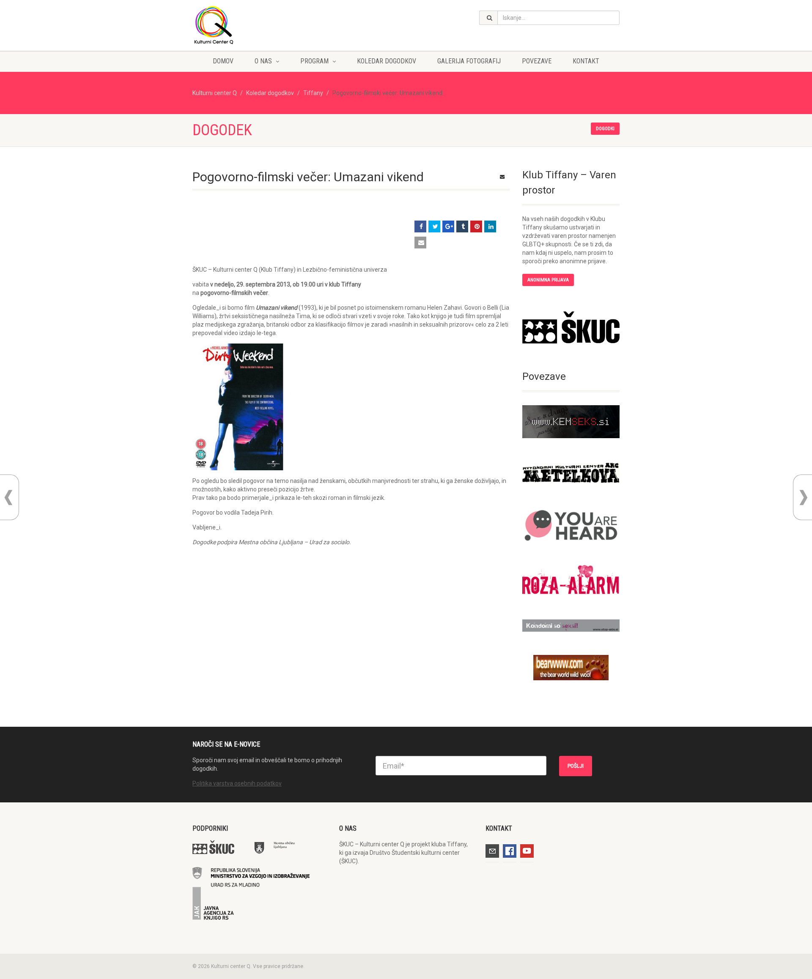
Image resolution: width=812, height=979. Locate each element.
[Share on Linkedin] (490, 226)
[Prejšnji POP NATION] (8, 497)
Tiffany (313, 93)
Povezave (536, 61)
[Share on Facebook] (420, 226)
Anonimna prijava (548, 280)
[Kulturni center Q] (259, 24)
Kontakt (586, 61)
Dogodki (605, 128)
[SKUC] (571, 327)
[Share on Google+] (448, 226)
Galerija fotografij (469, 61)
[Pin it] (476, 226)
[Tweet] (434, 226)
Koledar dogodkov (386, 61)
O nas (263, 61)
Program (314, 61)
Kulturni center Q (214, 93)
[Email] (420, 242)
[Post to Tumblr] (462, 226)
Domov (223, 61)
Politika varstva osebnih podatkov (237, 783)
